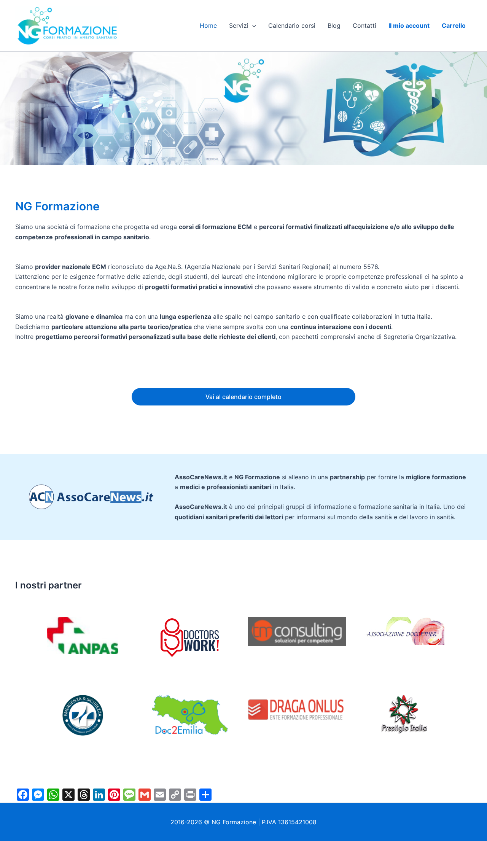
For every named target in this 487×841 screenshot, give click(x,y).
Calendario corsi (291, 25)
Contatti (364, 25)
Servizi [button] (238, 25)
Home (208, 25)
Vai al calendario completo (243, 397)
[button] (252, 25)
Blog (334, 25)
